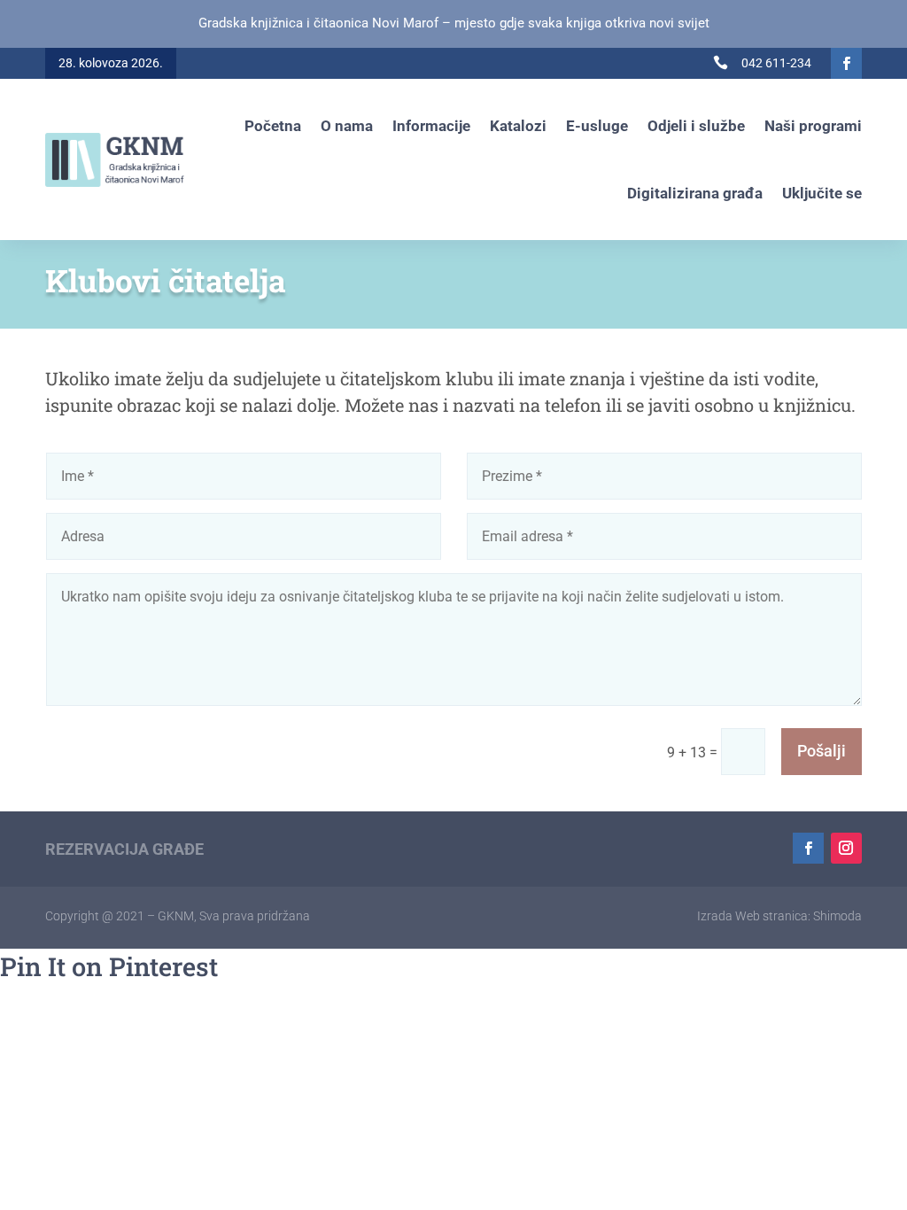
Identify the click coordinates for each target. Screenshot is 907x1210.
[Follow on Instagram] (846, 848)
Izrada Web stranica (752, 916)
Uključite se (822, 193)
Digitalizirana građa (695, 193)
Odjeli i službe (696, 126)
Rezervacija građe (124, 849)
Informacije (431, 126)
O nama (347, 126)
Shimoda (837, 916)
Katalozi (518, 126)
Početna (272, 126)
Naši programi (813, 126)
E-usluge (597, 126)
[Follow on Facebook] (846, 63)
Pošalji (821, 750)
